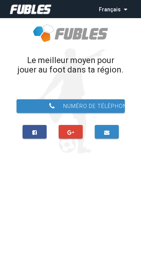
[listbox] (114, 9)
